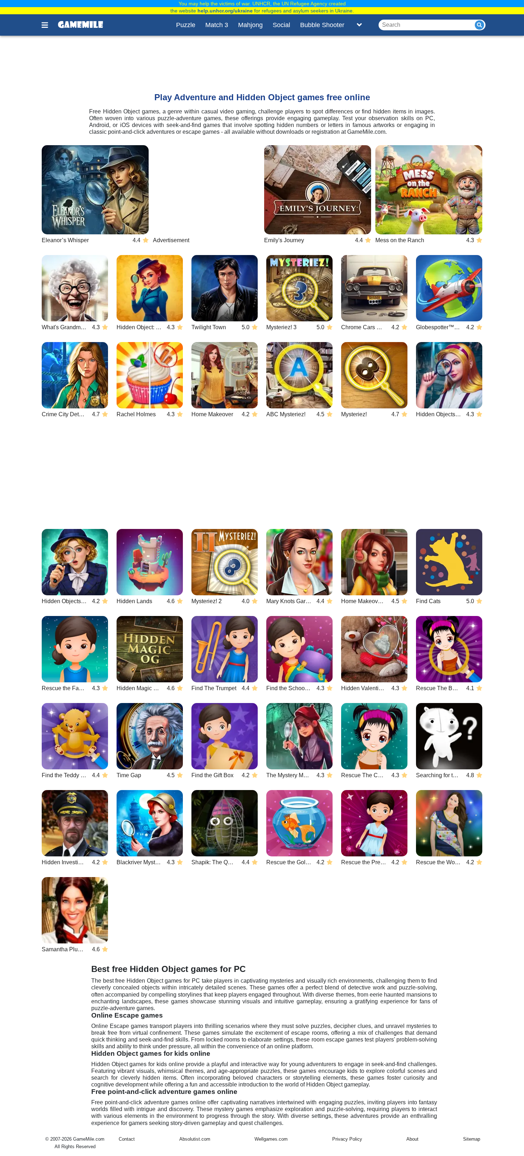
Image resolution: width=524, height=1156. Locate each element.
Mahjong (250, 25)
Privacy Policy (347, 1139)
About (412, 1139)
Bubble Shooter (322, 25)
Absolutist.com (194, 1139)
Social (281, 25)
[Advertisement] (219, 57)
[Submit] (479, 25)
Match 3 (216, 25)
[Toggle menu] (49, 25)
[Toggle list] (359, 25)
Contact (127, 1139)
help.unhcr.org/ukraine (225, 11)
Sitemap (471, 1139)
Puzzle (185, 25)
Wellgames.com (271, 1139)
